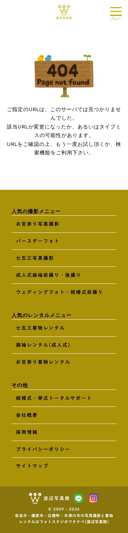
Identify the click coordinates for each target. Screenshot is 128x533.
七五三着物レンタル (40, 327)
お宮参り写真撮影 (38, 224)
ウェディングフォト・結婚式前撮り (59, 292)
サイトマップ (32, 465)
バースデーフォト (38, 241)
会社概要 (27, 415)
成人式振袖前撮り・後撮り (49, 275)
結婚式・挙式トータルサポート (54, 398)
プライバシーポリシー (43, 449)
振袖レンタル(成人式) (43, 344)
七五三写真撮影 (35, 258)
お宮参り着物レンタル (43, 362)
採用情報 (27, 432)
